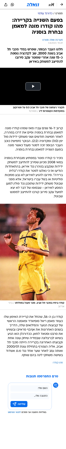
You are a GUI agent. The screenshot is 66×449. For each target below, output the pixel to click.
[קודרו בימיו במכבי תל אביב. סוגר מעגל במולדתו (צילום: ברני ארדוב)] (33, 257)
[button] (51, 4)
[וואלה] (33, 4)
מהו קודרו (58, 363)
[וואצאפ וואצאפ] (12, 4)
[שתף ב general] (6, 4)
